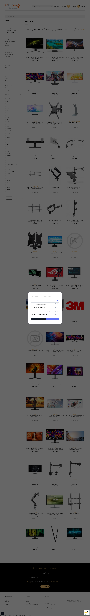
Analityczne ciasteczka (39, 307)
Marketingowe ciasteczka (40, 304)
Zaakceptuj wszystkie (53, 318)
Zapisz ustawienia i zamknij (38, 318)
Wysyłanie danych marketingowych (42, 311)
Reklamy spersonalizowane (40, 314)
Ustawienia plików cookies (41, 297)
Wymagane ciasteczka (39, 300)
